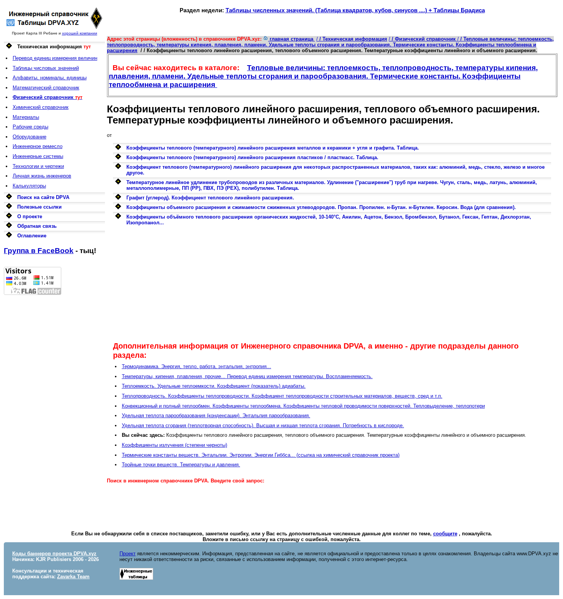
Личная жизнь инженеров (42, 176)
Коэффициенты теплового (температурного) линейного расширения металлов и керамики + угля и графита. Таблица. (272, 148)
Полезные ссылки (39, 207)
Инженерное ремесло (37, 146)
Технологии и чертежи (38, 166)
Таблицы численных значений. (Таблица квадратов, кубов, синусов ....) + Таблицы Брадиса (355, 10)
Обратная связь (37, 226)
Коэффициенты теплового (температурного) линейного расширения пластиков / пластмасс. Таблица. (252, 157)
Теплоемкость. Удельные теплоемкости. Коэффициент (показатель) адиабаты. (214, 386)
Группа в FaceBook (39, 251)
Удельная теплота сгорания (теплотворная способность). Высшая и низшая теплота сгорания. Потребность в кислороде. (263, 425)
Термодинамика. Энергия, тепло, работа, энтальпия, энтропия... (196, 366)
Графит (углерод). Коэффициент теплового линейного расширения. (210, 198)
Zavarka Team (73, 576)
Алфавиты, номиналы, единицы (50, 78)
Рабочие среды (30, 127)
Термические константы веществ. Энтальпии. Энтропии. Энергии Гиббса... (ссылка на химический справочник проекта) (260, 455)
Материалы (26, 117)
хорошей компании (79, 33)
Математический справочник (46, 88)
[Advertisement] (54, 410)
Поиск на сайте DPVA (43, 197)
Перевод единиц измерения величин (55, 58)
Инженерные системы (38, 156)
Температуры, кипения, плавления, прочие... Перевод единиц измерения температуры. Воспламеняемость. (247, 376)
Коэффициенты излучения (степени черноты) (174, 445)
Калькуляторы (29, 186)
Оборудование (29, 137)
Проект (127, 553)
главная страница (291, 39)
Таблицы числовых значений (46, 68)
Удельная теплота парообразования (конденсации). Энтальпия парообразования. (216, 415)
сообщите (445, 533)
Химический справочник (41, 107)
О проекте (29, 216)
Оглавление (31, 236)
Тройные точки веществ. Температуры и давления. (181, 464)
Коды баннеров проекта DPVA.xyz (54, 553)
